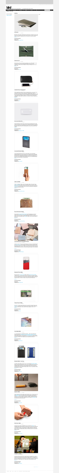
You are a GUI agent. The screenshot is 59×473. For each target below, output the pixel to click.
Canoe (20, 310)
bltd (9, 7)
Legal (44, 4)
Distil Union (20, 433)
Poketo (20, 69)
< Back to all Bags (9, 15)
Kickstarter (34, 397)
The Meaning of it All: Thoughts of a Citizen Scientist (28, 334)
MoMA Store (20, 340)
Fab (19, 100)
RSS (48, 4)
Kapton (17, 395)
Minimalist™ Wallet (34, 363)
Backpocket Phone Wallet (32, 274)
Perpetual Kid (21, 282)
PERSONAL (8, 11)
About (42, 4)
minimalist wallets (21, 274)
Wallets (12, 11)
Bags (10, 11)
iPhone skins (16, 186)
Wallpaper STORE (21, 130)
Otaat (25, 216)
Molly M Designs (18, 244)
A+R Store (20, 371)
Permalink (22, 61)
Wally (33, 425)
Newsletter (50, 4)
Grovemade (20, 161)
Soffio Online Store (21, 191)
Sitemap (40, 4)
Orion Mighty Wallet (29, 335)
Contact (46, 4)
